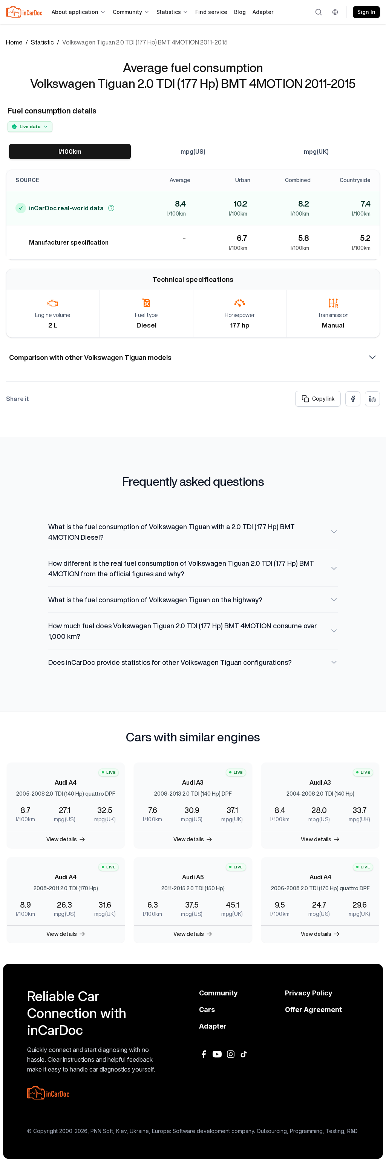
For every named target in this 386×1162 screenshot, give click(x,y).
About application (75, 12)
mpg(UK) (316, 152)
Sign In (366, 12)
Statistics (168, 12)
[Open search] (319, 12)
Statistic (42, 42)
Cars (207, 1009)
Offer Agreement (313, 1009)
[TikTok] (244, 1054)
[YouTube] (217, 1054)
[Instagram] (230, 1054)
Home (14, 42)
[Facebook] (203, 1054)
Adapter (263, 12)
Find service (211, 12)
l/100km (69, 152)
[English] (336, 12)
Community (127, 12)
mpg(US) (193, 152)
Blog (240, 12)
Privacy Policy (308, 993)
